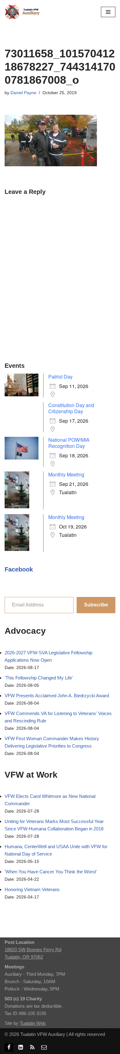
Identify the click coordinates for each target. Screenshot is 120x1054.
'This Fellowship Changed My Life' (39, 677)
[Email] (44, 1047)
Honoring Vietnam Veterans (32, 889)
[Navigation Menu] (108, 12)
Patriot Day (60, 376)
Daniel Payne (23, 92)
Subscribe (96, 604)
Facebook (19, 569)
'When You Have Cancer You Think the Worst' (51, 871)
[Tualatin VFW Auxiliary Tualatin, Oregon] (23, 12)
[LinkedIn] (20, 1047)
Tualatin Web (33, 1023)
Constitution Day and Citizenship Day (71, 408)
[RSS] (32, 1047)
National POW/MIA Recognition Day (69, 442)
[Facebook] (9, 1047)
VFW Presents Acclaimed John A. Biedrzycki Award (57, 695)
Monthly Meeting (66, 474)
